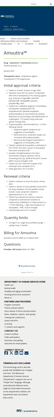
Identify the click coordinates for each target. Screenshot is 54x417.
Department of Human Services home (24, 281)
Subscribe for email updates (15, 343)
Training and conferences (14, 317)
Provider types (6, 43)
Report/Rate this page (27, 266)
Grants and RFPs (11, 320)
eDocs (6, 26)
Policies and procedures (20, 38)
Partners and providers (17, 301)
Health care (9, 285)
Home (2, 38)
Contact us (8, 29)
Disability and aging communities (17, 291)
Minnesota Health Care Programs (14, 41)
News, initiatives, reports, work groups (20, 314)
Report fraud (18, 29)
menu (6, 2)
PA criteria (29, 43)
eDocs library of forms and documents (20, 311)
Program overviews (12, 305)
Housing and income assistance (17, 294)
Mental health (10, 288)
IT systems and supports (14, 327)
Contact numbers (11, 334)
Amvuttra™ (43, 43)
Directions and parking (13, 340)
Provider (36, 41)
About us (8, 297)
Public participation (12, 337)
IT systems (14, 26)
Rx (19, 43)
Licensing (8, 324)
